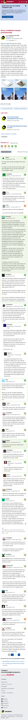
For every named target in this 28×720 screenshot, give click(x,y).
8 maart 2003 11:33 (10, 218)
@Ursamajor (10, 354)
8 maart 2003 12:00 (18, 306)
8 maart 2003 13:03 (18, 567)
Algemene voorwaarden (7, 688)
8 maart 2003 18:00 (10, 629)
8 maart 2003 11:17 (16, 207)
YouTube (5, 701)
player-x (10, 353)
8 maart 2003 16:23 (15, 414)
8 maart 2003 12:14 (10, 607)
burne (8, 474)
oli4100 (7, 499)
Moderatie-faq (14, 143)
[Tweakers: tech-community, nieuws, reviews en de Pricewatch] (8, 1)
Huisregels (4, 686)
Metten (8, 440)
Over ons (9, 684)
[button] (2, 1)
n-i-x (7, 192)
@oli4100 (8, 539)
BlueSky (5, 699)
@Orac (7, 620)
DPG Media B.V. (19, 715)
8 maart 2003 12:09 (10, 556)
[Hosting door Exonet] (7, 675)
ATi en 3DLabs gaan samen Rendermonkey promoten (13, 664)
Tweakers (3, 715)
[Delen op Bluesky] (7, 104)
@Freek (8, 442)
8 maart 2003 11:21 (15, 491)
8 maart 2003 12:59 (16, 175)
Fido (6, 590)
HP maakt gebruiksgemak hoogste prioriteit (17, 126)
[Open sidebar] (27, 4)
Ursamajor (9, 324)
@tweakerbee (10, 326)
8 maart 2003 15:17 (15, 620)
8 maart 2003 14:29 (15, 405)
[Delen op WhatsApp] (9, 104)
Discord (5, 707)
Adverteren (4, 682)
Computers (4, 136)
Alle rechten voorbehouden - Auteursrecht (12, 716)
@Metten (9, 452)
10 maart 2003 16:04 (16, 194)
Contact (3, 684)
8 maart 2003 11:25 (10, 381)
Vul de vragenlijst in (8, 16)
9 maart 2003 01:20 (17, 476)
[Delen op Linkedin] (4, 104)
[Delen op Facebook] (2, 104)
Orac (6, 605)
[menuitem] (19, 1)
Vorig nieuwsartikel (7, 108)
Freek (6, 429)
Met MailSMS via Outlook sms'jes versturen (13, 661)
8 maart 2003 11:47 (15, 442)
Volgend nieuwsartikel (20, 108)
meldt (7, 43)
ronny (9, 461)
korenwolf (8, 216)
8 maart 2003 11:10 (10, 431)
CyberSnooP (9, 565)
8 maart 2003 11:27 (10, 500)
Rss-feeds (6, 705)
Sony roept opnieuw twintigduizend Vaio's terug (15, 117)
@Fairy (7, 405)
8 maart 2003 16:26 (16, 539)
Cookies (3, 692)
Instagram (6, 703)
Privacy (3, 690)
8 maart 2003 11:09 (10, 159)
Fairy (6, 379)
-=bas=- (8, 403)
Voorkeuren (10, 692)
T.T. (16, 40)
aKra (7, 205)
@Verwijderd (9, 306)
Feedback (8, 38)
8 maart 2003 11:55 (10, 276)
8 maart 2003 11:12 (10, 592)
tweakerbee (9, 304)
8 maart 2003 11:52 (17, 452)
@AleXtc (8, 175)
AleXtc (7, 157)
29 (6, 40)
